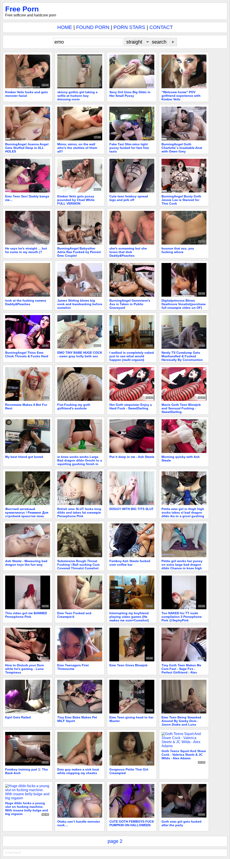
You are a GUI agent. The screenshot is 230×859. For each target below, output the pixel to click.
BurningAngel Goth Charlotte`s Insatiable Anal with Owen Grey (181, 147)
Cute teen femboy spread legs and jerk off (128, 198)
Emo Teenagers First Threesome (73, 667)
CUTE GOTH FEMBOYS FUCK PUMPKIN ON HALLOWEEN (131, 823)
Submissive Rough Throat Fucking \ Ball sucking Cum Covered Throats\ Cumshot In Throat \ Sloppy (78, 566)
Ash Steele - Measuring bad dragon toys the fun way (26, 562)
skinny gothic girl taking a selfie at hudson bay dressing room (77, 95)
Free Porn (22, 9)
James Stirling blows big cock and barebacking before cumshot (79, 304)
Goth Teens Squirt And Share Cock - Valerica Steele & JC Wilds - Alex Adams (183, 754)
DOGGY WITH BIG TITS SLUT (131, 509)
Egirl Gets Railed (18, 717)
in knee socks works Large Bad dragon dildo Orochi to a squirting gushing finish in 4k (79, 462)
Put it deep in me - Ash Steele (131, 457)
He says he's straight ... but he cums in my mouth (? (26, 250)
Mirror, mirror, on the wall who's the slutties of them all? (77, 147)
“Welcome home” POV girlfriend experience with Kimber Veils (181, 95)
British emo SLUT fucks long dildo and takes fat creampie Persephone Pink (79, 512)
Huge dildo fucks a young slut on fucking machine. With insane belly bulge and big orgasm (26, 808)
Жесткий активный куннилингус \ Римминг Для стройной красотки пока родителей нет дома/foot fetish (26, 516)
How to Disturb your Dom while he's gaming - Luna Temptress (24, 668)
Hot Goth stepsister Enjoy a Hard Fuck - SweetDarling (130, 406)
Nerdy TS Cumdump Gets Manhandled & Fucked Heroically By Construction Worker (182, 358)
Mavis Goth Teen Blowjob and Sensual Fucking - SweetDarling (181, 408)
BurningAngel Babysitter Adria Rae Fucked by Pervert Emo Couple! (79, 252)
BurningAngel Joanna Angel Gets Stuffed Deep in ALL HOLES (27, 147)
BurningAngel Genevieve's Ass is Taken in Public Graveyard (129, 304)
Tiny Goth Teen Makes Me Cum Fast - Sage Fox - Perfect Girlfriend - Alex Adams (181, 670)
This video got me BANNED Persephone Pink (26, 614)
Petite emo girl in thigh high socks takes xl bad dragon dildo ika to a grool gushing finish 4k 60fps (182, 514)
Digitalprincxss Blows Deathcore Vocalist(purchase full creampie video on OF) (183, 304)
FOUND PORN (92, 27)
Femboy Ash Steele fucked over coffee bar (129, 562)
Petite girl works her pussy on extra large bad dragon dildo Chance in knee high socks (181, 566)
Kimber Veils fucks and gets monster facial (26, 93)
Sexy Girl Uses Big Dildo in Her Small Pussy (129, 93)
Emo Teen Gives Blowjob (128, 665)
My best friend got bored (24, 457)
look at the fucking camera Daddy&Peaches (25, 302)
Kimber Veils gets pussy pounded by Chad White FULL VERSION (76, 199)
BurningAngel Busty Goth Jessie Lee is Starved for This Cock (181, 199)
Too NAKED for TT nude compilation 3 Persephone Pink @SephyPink (181, 616)
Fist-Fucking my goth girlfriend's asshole (73, 406)
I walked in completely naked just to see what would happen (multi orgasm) (131, 356)
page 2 (115, 841)
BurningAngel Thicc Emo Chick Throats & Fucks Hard (26, 354)
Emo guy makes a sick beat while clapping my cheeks (78, 771)
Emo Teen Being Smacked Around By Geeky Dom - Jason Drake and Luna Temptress (181, 722)
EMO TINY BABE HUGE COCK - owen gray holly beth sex (79, 354)
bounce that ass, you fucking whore (177, 250)
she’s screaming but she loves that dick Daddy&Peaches (128, 252)
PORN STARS (129, 27)
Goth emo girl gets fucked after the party (181, 823)
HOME (64, 27)
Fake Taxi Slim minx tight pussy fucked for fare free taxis (129, 147)
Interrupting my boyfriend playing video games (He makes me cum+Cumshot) (129, 616)
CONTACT (161, 27)
